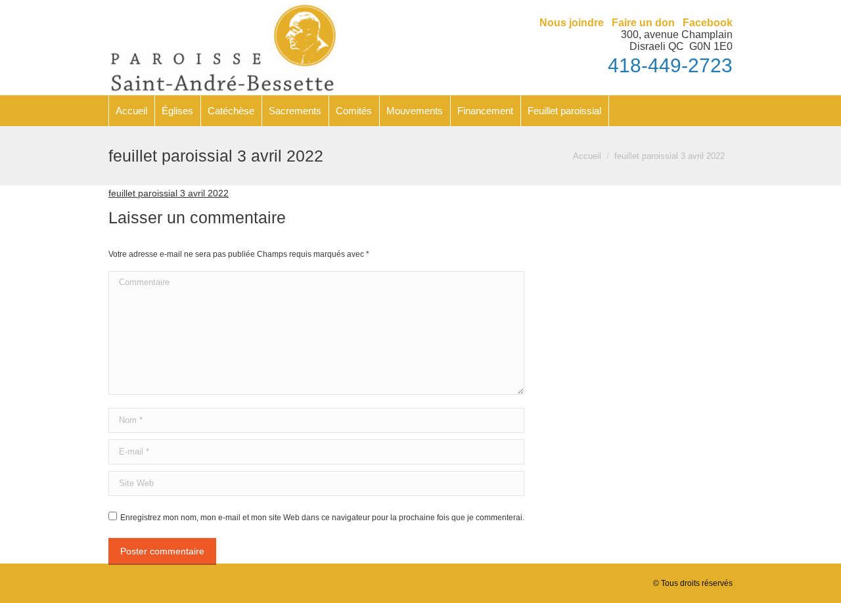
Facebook (708, 22)
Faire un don (643, 22)
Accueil (587, 156)
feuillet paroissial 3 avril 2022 (168, 193)
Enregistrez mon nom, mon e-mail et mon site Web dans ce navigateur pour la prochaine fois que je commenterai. (322, 517)
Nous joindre (571, 22)
